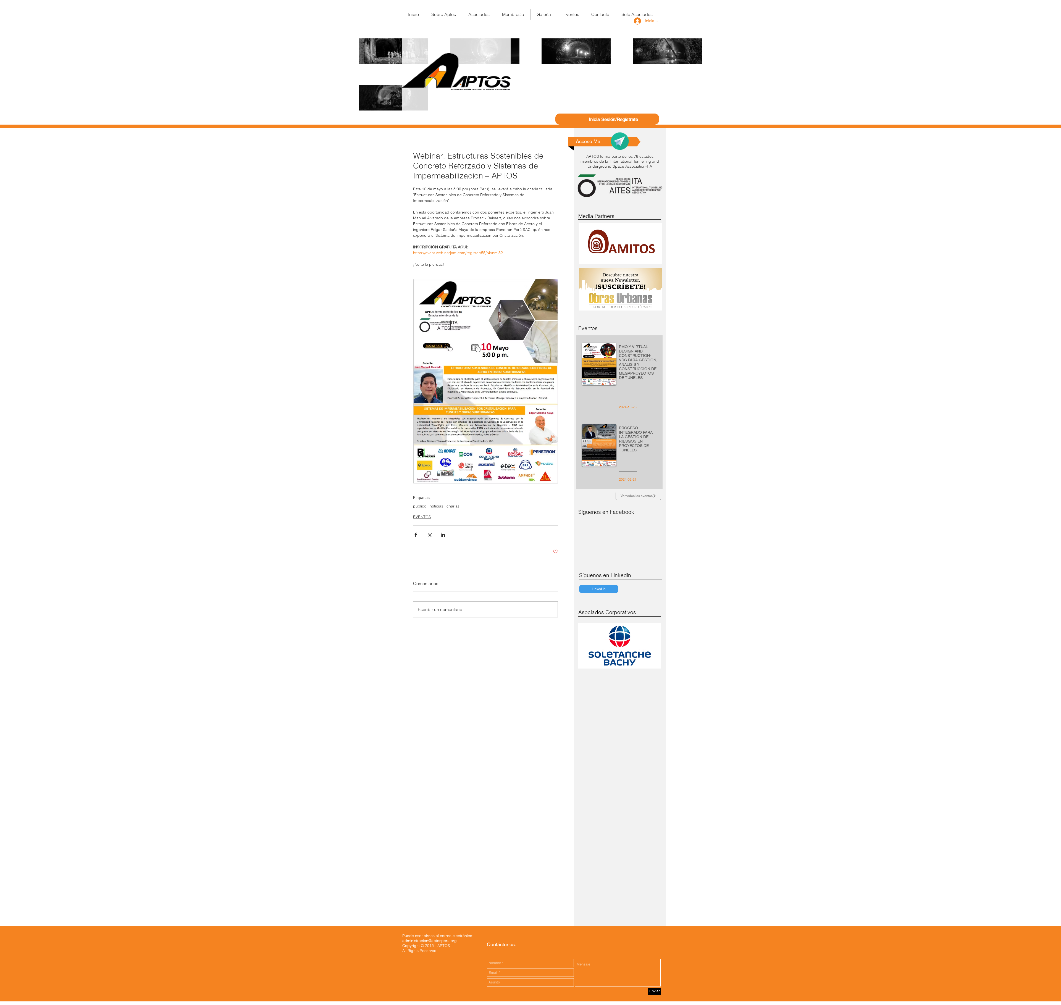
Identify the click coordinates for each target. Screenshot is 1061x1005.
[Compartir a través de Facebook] (415, 534)
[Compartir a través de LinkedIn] (442, 534)
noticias (436, 506)
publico (419, 506)
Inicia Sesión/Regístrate (613, 119)
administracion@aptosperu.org (429, 940)
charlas (453, 506)
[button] (513, 14)
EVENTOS (422, 516)
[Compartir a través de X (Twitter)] (429, 534)
